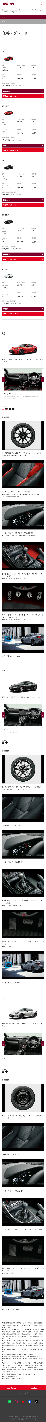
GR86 (4, 17)
